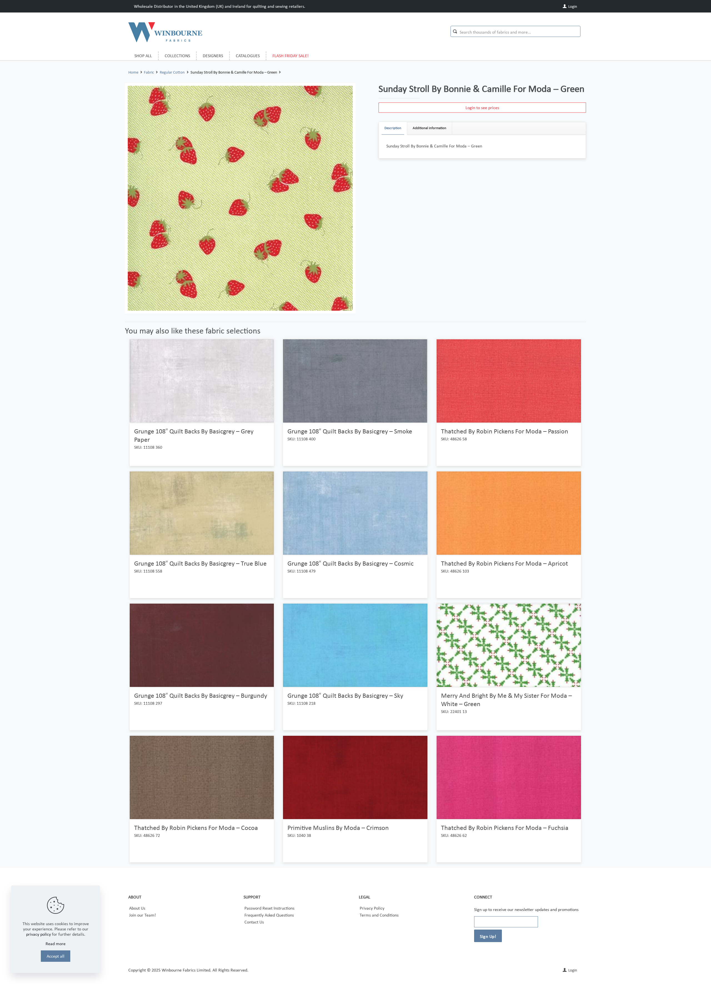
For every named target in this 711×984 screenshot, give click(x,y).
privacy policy (38, 934)
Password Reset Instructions (269, 908)
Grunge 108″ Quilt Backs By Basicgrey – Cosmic (350, 563)
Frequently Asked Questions (269, 915)
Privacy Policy (372, 908)
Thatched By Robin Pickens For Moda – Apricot (504, 563)
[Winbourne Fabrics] (165, 31)
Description (392, 128)
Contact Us (254, 922)
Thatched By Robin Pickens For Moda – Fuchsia (505, 828)
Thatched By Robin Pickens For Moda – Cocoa (196, 828)
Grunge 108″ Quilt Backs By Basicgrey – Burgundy (200, 695)
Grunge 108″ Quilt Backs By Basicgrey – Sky (345, 695)
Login (572, 6)
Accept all (55, 956)
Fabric (149, 72)
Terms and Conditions (379, 915)
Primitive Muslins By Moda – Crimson (338, 828)
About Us (137, 908)
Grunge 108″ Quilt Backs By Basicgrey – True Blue (200, 563)
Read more (56, 943)
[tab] (393, 128)
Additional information (429, 128)
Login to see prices (482, 107)
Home (133, 72)
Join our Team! (142, 915)
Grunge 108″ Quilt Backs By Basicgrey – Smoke (349, 431)
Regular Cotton (172, 72)
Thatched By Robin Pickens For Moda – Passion (504, 431)
